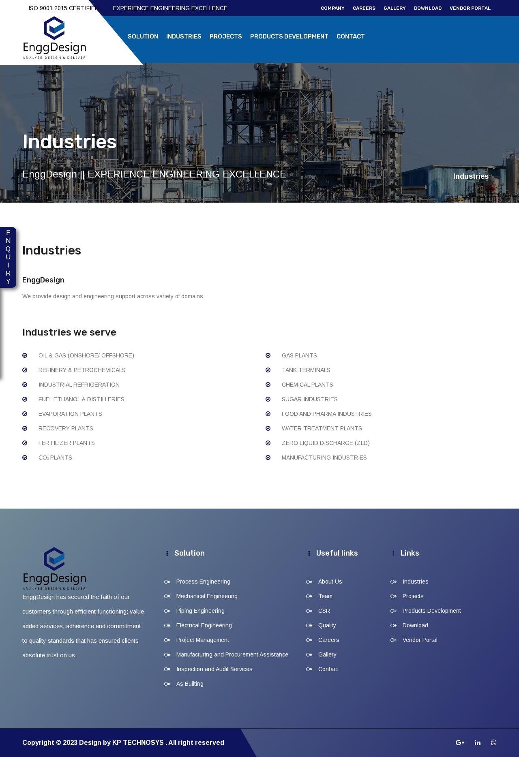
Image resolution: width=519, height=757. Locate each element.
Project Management (202, 640)
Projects (226, 36)
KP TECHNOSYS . (139, 742)
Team (325, 596)
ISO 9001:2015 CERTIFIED (63, 8)
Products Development (289, 36)
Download (428, 8)
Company (333, 8)
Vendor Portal (470, 8)
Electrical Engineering (204, 625)
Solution (143, 36)
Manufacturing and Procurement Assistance (232, 654)
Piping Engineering (200, 610)
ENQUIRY (8, 257)
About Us (330, 581)
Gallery (395, 8)
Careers (364, 8)
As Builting (190, 683)
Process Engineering (203, 581)
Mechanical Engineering (207, 596)
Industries (184, 36)
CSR (324, 610)
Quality (327, 625)
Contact (351, 36)
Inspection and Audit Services (214, 669)
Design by (95, 742)
